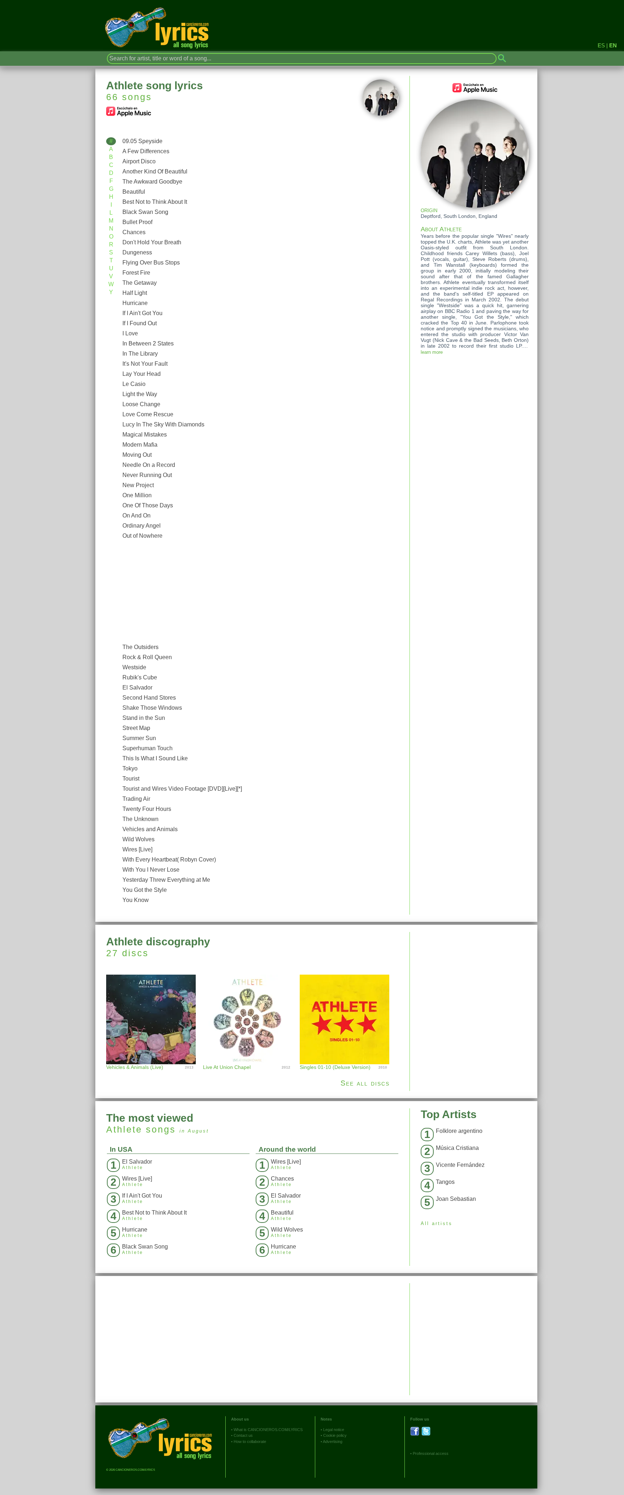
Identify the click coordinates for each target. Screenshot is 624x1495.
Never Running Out (147, 475)
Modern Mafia (139, 445)
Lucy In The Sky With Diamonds (163, 424)
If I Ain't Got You (142, 313)
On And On (136, 515)
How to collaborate (250, 1441)
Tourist (130, 779)
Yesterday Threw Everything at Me (166, 880)
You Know (135, 900)
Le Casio (134, 384)
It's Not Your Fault (145, 364)
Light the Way (139, 394)
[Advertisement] (259, 591)
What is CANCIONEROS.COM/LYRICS (268, 1429)
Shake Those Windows (152, 708)
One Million (137, 495)
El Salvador (137, 687)
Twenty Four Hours (146, 809)
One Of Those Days (147, 505)
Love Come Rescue (147, 414)
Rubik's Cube (139, 677)
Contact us (243, 1435)
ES (601, 45)
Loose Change (141, 404)
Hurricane (135, 303)
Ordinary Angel (141, 526)
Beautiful (133, 192)
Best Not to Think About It (154, 202)
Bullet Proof (137, 222)
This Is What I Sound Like (155, 758)
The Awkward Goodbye (152, 182)
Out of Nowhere (142, 536)
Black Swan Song (145, 212)
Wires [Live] (137, 849)
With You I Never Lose (150, 870)
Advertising (332, 1441)
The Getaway (139, 283)
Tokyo (130, 768)
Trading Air (136, 799)
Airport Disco (139, 161)
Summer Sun (139, 738)
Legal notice (333, 1429)
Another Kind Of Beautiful (154, 171)
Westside (134, 667)
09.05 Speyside (142, 141)
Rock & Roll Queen (147, 657)
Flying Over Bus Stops (151, 262)
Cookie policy (335, 1435)
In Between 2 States (148, 343)
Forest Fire (136, 273)
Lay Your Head (141, 374)
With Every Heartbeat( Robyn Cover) (169, 859)
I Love (130, 333)
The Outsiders (140, 647)
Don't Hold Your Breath (151, 242)
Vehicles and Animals (150, 829)
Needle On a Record (148, 465)
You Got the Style (144, 890)
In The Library (140, 354)
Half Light (134, 293)
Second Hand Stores (149, 698)
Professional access (430, 1453)
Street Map (136, 728)
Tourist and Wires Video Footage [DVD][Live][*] (182, 789)
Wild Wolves (138, 839)
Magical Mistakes (144, 434)
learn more (432, 352)
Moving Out (137, 455)
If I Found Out (139, 323)
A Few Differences (145, 151)
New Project (138, 485)
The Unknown (140, 819)
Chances (134, 232)
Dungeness (137, 252)
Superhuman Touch (147, 748)
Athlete (124, 1129)
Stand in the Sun (143, 718)
